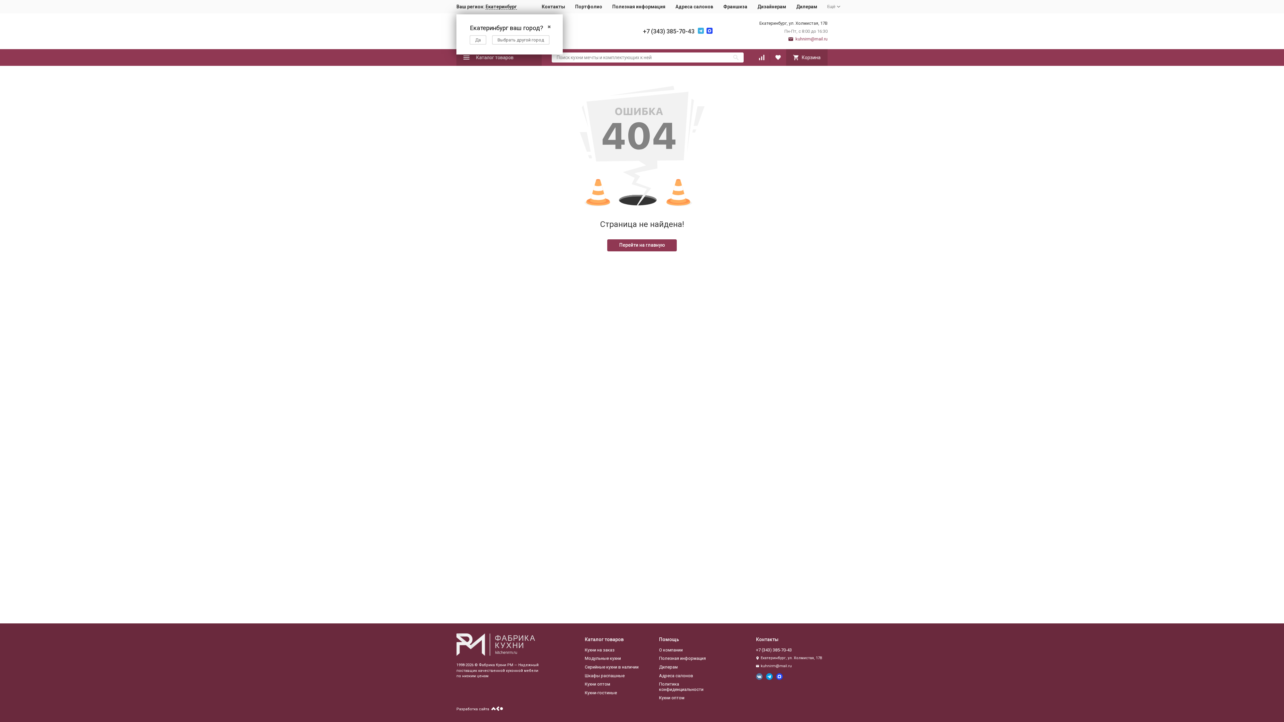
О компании (671, 649)
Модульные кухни (603, 658)
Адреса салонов (694, 6)
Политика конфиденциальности (681, 687)
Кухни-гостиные (601, 692)
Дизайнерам (771, 6)
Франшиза (735, 6)
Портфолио (588, 6)
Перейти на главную (642, 245)
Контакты (553, 6)
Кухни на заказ (600, 649)
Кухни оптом (597, 684)
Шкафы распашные (605, 675)
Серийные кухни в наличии (612, 667)
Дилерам (806, 6)
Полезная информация (638, 6)
